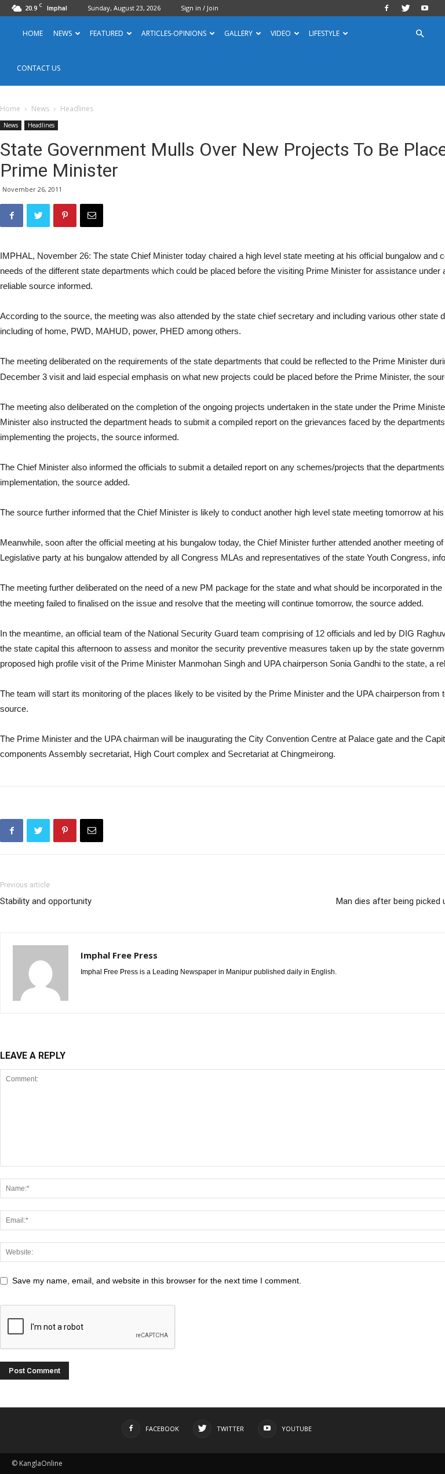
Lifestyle (324, 33)
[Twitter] (405, 8)
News (40, 109)
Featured (106, 33)
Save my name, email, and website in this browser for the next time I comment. (156, 1280)
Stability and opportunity (46, 901)
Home (33, 33)
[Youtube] (424, 8)
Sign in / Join (199, 7)
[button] (419, 33)
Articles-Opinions (173, 33)
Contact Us (38, 68)
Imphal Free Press (119, 955)
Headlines (41, 125)
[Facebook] (386, 8)
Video (281, 33)
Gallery (238, 33)
